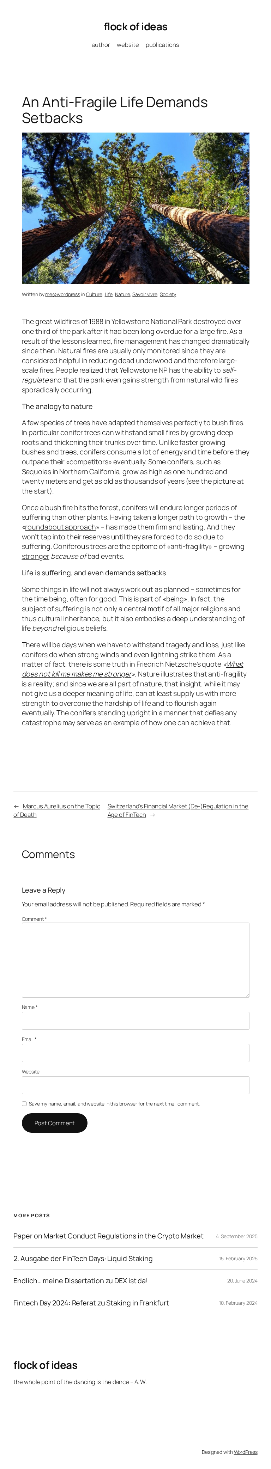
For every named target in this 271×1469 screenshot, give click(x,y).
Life (109, 294)
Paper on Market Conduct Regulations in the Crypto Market (108, 1236)
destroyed (209, 321)
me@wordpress (62, 294)
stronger (35, 556)
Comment (34, 919)
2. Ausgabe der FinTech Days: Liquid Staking (83, 1258)
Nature (122, 294)
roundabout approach (60, 527)
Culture (94, 294)
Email (29, 1039)
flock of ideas (136, 26)
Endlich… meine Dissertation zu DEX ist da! (80, 1281)
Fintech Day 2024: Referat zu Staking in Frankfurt (91, 1303)
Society (168, 294)
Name (30, 1007)
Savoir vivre (144, 294)
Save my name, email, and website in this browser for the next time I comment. (114, 1103)
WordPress (246, 1452)
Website (31, 1071)
